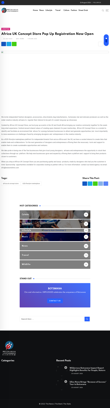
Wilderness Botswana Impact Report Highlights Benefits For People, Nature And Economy (87, 370)
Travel (57, 10)
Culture (66, 10)
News (41, 10)
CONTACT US (55, 301)
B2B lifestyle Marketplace (31, 183)
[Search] (103, 10)
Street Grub (83, 10)
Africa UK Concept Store (11, 183)
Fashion (74, 10)
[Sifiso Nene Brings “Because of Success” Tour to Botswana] (61, 384)
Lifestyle (48, 10)
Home (35, 10)
